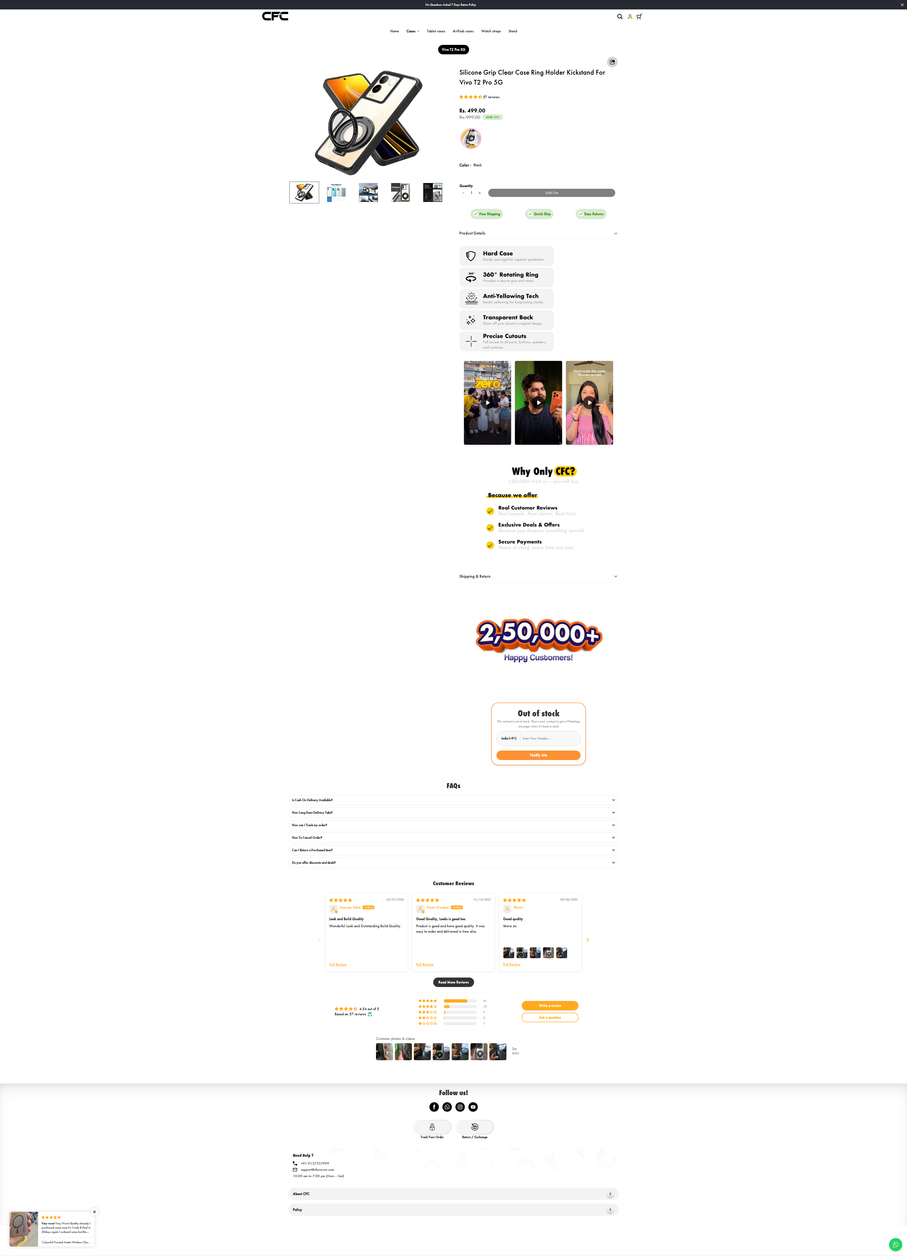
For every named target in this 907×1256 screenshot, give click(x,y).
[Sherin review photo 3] (535, 952)
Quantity (466, 186)
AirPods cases (463, 31)
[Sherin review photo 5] (561, 952)
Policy (297, 1209)
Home (394, 31)
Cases (410, 31)
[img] (340, 900)
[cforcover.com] (275, 16)
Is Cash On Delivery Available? (312, 800)
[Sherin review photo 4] (548, 952)
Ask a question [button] (550, 1017)
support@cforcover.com (317, 1169)
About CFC (301, 1194)
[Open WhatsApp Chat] (895, 1244)
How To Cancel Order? (307, 838)
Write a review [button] (550, 1005)
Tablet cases (436, 31)
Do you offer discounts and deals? (314, 863)
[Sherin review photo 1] (508, 952)
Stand (513, 31)
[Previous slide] (319, 939)
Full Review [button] (338, 964)
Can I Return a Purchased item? (312, 850)
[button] (639, 16)
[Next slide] (587, 939)
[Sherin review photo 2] (522, 952)
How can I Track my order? (309, 825)
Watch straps (491, 31)
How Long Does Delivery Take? (312, 813)
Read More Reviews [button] (453, 982)
